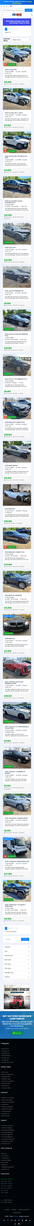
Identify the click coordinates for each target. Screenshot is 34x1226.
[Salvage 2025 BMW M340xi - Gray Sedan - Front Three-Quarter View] (17, 452)
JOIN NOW (18, 1033)
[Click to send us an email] (7, 6)
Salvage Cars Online (7, 1141)
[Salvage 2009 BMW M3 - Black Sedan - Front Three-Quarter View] (17, 625)
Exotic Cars (5, 1072)
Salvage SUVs (5, 1053)
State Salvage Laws (7, 1134)
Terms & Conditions (24, 1209)
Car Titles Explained (7, 1137)
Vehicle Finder (6, 1116)
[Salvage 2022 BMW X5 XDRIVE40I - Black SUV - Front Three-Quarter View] (17, 581)
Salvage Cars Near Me (8, 1167)
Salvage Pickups (6, 1055)
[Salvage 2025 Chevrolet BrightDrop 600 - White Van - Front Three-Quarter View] (17, 847)
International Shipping (8, 1130)
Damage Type (9, 973)
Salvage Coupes (6, 1079)
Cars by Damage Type (8, 1139)
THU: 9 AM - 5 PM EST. (7, 1186)
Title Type (8, 968)
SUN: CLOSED (4, 1192)
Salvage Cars (5, 1051)
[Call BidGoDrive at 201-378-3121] (1, 6)
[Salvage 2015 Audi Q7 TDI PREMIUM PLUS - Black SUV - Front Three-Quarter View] (17, 365)
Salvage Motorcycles (7, 1062)
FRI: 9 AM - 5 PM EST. (6, 1188)
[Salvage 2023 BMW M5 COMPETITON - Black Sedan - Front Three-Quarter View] (17, 538)
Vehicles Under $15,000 (8, 1102)
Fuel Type (8, 964)
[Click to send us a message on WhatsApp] (4, 6)
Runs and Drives (6, 1083)
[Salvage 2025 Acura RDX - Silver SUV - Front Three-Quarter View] (17, 56)
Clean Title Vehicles (7, 1100)
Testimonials (5, 1158)
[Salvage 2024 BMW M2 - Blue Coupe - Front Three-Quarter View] (17, 495)
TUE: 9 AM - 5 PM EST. (6, 1181)
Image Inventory (6, 1111)
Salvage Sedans (6, 1076)
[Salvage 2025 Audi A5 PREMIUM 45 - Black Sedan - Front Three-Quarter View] (17, 277)
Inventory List (5, 1113)
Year (6, 951)
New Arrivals (5, 1104)
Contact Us (5, 1156)
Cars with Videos (6, 1088)
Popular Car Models (7, 1107)
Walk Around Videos (7, 1109)
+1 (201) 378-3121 (7, 1200)
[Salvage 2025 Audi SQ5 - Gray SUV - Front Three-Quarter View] (17, 234)
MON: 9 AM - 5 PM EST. (7, 1179)
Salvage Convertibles (8, 1081)
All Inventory (5, 1049)
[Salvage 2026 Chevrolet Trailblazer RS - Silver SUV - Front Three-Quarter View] (17, 804)
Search (29, 10)
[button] (4, 1220)
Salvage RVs (5, 1060)
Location (7, 977)
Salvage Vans (5, 1058)
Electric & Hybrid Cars (8, 1074)
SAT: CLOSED (4, 1190)
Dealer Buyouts (6, 1143)
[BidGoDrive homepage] (17, 15)
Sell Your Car (5, 1169)
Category (7, 947)
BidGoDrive (16, 1216)
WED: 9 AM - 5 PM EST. (7, 1183)
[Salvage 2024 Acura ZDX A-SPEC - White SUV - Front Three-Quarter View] (17, 99)
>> (16, 29)
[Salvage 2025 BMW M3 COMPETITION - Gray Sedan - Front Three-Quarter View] (17, 408)
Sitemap (14, 1209)
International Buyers (7, 1132)
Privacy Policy (17, 1212)
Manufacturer (9, 955)
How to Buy (5, 1162)
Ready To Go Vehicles (8, 1098)
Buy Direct (5, 1165)
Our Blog (7, 1209)
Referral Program (6, 1160)
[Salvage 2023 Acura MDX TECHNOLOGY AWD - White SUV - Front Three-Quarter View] (17, 142)
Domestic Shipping (7, 1128)
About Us (4, 1153)
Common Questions (7, 1125)
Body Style (8, 960)
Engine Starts (5, 1086)
